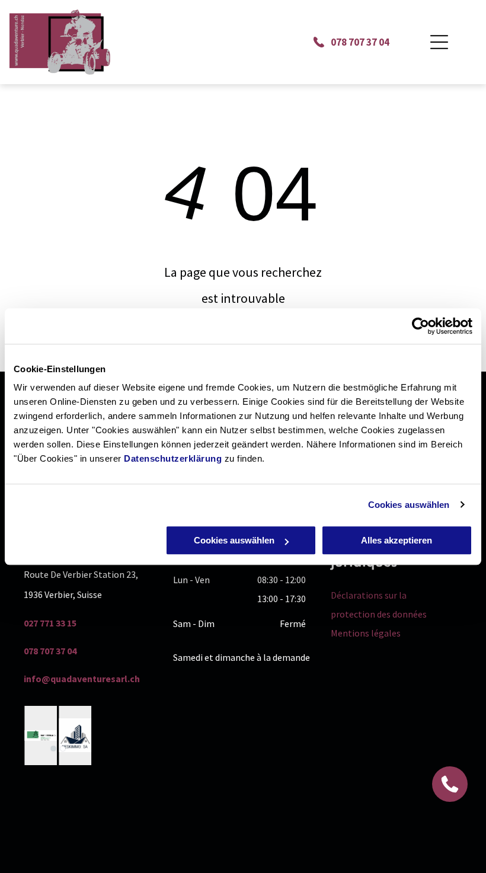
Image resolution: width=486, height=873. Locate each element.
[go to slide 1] (53, 748)
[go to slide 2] (62, 748)
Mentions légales (366, 633)
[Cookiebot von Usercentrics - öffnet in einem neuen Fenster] (420, 326)
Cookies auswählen (409, 505)
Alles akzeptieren (396, 540)
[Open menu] (439, 42)
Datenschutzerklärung (173, 458)
